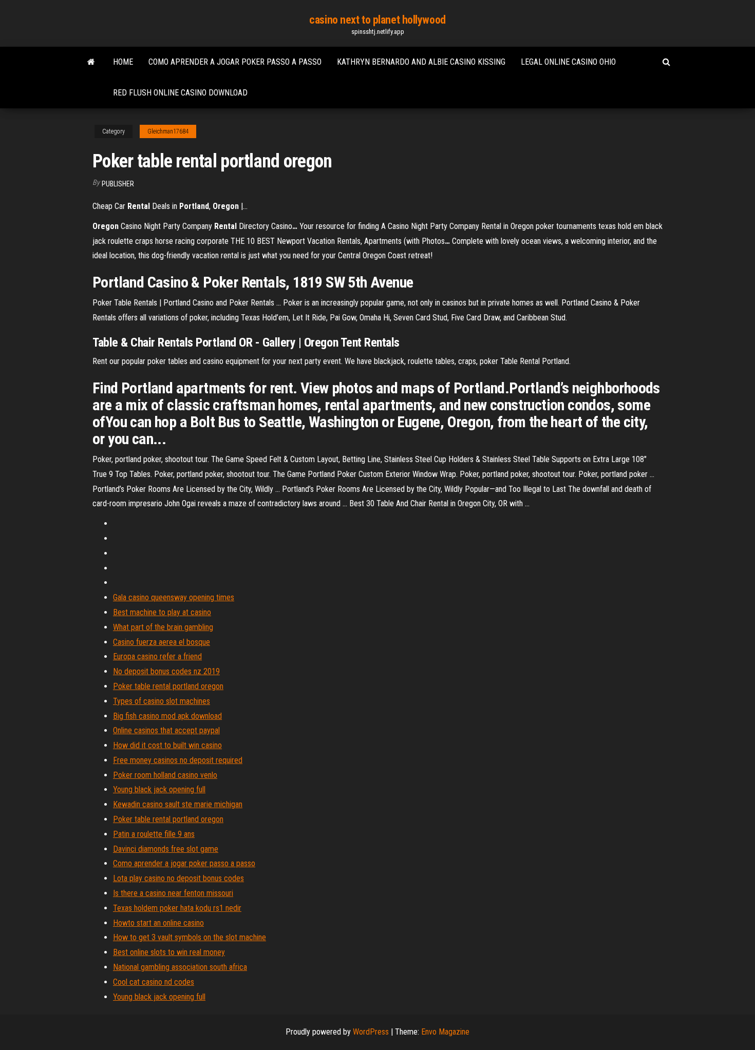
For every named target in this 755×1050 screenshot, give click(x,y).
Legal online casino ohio (568, 62)
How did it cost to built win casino (167, 745)
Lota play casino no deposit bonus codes (178, 878)
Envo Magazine (445, 1032)
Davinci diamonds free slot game (165, 849)
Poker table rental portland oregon (168, 686)
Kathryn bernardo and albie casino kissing (421, 62)
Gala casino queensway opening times (173, 597)
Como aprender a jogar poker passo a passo (235, 62)
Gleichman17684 (167, 131)
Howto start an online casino (158, 923)
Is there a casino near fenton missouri (173, 893)
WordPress (371, 1032)
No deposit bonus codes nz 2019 (166, 671)
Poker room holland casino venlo (165, 775)
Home (123, 62)
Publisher (118, 184)
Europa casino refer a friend (157, 656)
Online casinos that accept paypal (166, 730)
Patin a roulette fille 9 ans (154, 834)
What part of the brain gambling (163, 627)
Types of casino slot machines (161, 701)
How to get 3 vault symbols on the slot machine (189, 937)
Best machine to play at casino (162, 612)
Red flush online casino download (180, 93)
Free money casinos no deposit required (177, 760)
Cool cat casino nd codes (153, 982)
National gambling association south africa (180, 967)
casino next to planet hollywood (377, 19)
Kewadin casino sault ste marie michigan (177, 804)
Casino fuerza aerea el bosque (161, 642)
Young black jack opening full (159, 789)
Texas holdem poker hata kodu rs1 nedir (177, 908)
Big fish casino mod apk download (167, 716)
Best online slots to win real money (169, 952)
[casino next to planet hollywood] (91, 62)
